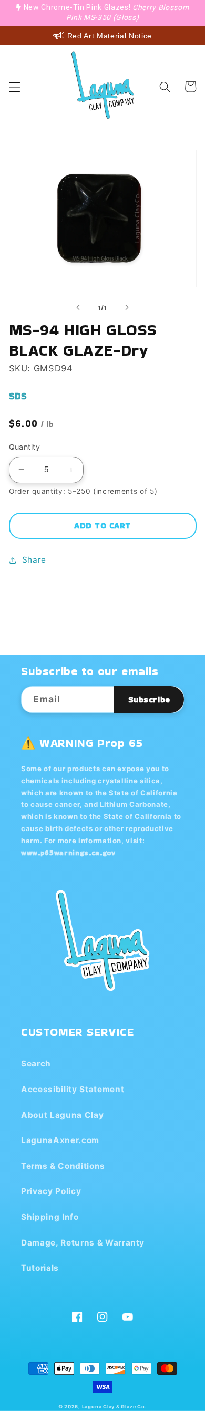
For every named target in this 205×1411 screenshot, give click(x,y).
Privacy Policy (51, 1191)
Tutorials (40, 1268)
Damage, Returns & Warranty (83, 1243)
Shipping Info (50, 1217)
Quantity (24, 446)
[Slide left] (78, 307)
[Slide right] (126, 307)
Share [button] (34, 560)
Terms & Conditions (63, 1166)
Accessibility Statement (72, 1089)
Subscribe (149, 699)
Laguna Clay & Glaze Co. (114, 1406)
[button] (14, 86)
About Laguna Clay (62, 1115)
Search (36, 1063)
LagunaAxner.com (60, 1140)
